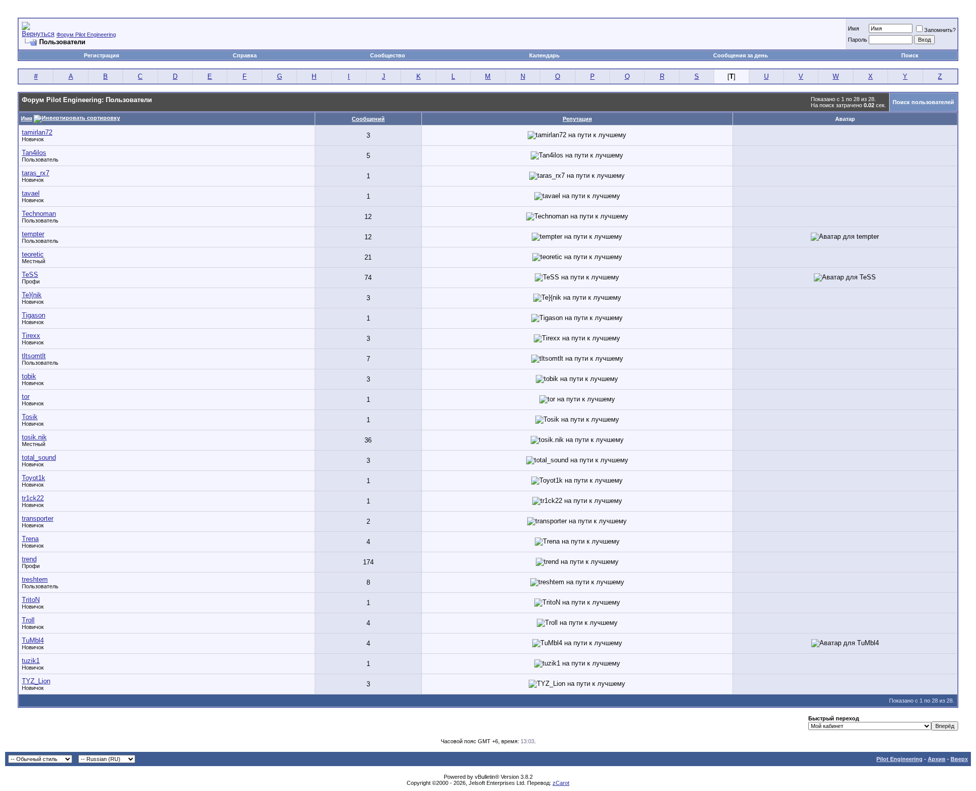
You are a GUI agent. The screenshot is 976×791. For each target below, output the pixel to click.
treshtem (35, 579)
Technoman (39, 213)
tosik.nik (34, 437)
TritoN (31, 600)
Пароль (857, 40)
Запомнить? (940, 30)
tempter (33, 234)
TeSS (30, 274)
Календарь (544, 55)
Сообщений (368, 119)
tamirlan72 (37, 132)
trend (29, 559)
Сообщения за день (740, 55)
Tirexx (31, 335)
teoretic (33, 254)
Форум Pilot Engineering (86, 34)
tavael (31, 193)
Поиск (910, 55)
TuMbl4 (33, 640)
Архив (937, 759)
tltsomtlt (34, 356)
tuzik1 (31, 661)
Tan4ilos (34, 152)
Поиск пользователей (923, 102)
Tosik (30, 417)
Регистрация (101, 55)
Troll (28, 620)
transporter (37, 518)
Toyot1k (33, 478)
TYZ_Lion (36, 681)
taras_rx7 (35, 173)
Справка (245, 55)
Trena (30, 539)
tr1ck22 (33, 498)
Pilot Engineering (899, 759)
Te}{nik (32, 295)
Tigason (33, 315)
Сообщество (387, 55)
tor (25, 396)
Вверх (959, 759)
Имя (853, 28)
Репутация (577, 119)
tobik (29, 376)
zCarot (561, 783)
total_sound (39, 457)
